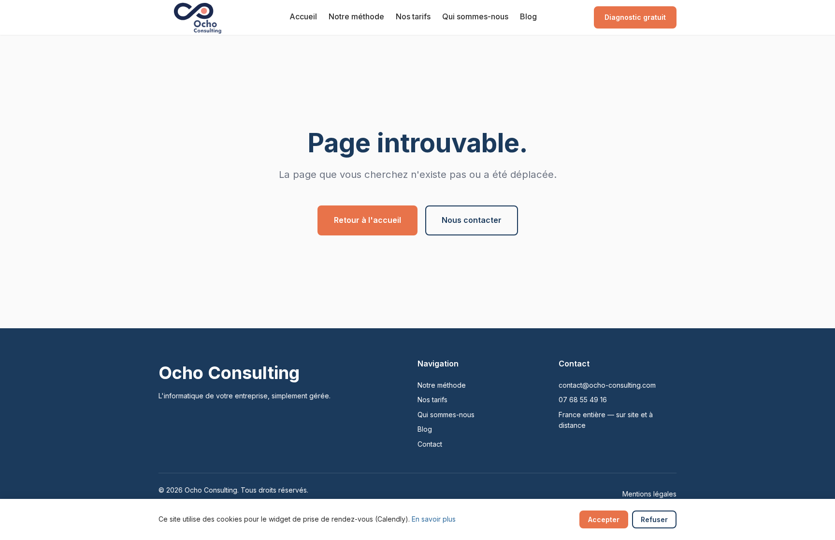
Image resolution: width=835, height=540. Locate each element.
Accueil (303, 16)
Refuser (654, 519)
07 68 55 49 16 (583, 399)
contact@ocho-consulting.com (607, 385)
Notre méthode (356, 16)
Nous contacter (472, 220)
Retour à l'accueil (367, 220)
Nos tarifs (413, 16)
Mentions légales (649, 494)
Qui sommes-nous (475, 16)
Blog (528, 16)
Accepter (603, 519)
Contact (430, 444)
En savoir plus (434, 519)
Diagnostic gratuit (635, 17)
